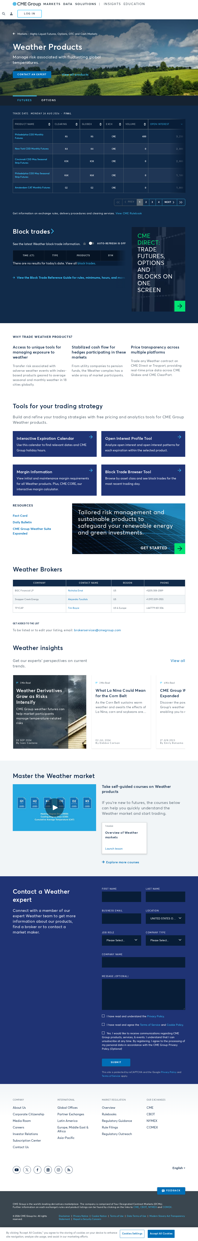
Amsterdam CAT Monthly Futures (32, 188)
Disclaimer (64, 1216)
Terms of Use (117, 1216)
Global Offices (67, 1107)
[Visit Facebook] (37, 1170)
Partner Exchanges (70, 1114)
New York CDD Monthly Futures (32, 149)
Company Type (156, 933)
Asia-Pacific (65, 1137)
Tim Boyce (73, 608)
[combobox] (165, 918)
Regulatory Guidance (117, 1120)
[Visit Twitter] (27, 1170)
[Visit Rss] (69, 1170)
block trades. (86, 263)
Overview (108, 1107)
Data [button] (68, 4)
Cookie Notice (99, 1216)
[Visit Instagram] (58, 1170)
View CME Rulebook (129, 213)
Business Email (112, 911)
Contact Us (21, 1147)
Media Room (22, 1120)
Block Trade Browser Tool (128, 472)
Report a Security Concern (87, 1219)
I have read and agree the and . (145, 1025)
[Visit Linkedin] (48, 1170)
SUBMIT (116, 1062)
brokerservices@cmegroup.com (97, 630)
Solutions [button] (85, 4)
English (177, 1168)
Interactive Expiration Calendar (45, 439)
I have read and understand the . (135, 1016)
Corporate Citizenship (28, 1114)
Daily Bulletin (22, 522)
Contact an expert (32, 74)
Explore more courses (122, 862)
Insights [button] (112, 4)
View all (178, 661)
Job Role (108, 933)
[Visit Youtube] (16, 1170)
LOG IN (29, 13)
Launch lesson (114, 848)
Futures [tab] (24, 100)
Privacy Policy (155, 1016)
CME (150, 1107)
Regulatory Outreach (117, 1134)
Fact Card (20, 515)
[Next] (179, 712)
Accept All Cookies (161, 1233)
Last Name (153, 889)
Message (115, 976)
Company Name (112, 954)
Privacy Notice (80, 1216)
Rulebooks (109, 1114)
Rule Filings (110, 1127)
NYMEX (152, 1120)
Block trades (31, 232)
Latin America (67, 1120)
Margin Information (34, 472)
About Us (19, 1107)
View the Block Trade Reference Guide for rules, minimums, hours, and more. (71, 277)
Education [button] (134, 4)
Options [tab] (48, 100)
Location (152, 911)
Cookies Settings (132, 1233)
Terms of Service (150, 1025)
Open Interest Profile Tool (128, 439)
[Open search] (4, 14)
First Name (109, 889)
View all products (75, 74)
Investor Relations (25, 1134)
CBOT (151, 1114)
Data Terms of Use (136, 1216)
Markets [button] (52, 4)
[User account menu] (11, 14)
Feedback (173, 1191)
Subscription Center (27, 1140)
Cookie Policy (175, 1025)
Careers (18, 1127)
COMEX (152, 1127)
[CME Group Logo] (27, 4)
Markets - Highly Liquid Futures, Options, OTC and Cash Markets (57, 34)
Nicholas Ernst (75, 591)
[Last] (181, 202)
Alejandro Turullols (78, 599)
